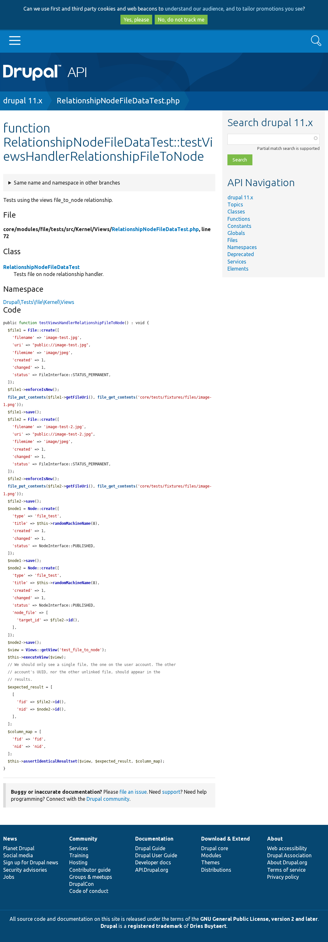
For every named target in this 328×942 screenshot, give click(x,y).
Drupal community (107, 799)
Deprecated (240, 254)
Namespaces (242, 247)
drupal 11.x (22, 100)
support (171, 792)
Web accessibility (287, 848)
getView (49, 650)
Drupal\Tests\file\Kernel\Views (38, 302)
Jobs (8, 877)
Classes (236, 211)
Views (31, 650)
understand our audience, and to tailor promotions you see (234, 9)
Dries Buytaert (208, 926)
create (48, 330)
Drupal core (214, 848)
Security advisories (25, 870)
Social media (18, 855)
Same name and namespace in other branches (67, 183)
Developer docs (153, 862)
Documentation (154, 839)
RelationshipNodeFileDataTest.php (118, 100)
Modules (211, 855)
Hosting (78, 862)
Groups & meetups (90, 877)
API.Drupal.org (151, 870)
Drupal (109, 926)
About (275, 839)
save (30, 412)
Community (83, 839)
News (10, 839)
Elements (238, 269)
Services (236, 261)
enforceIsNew (39, 389)
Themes (210, 862)
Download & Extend (225, 839)
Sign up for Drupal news (30, 862)
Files (232, 240)
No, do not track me (181, 19)
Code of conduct (88, 891)
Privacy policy (283, 877)
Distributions (216, 870)
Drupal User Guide (156, 855)
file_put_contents (27, 397)
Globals (236, 233)
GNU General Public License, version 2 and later (259, 919)
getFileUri (77, 397)
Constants (239, 226)
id (70, 620)
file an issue (133, 792)
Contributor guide (90, 870)
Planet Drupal (18, 848)
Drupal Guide (150, 848)
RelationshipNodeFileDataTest (41, 267)
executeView (35, 657)
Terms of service (286, 870)
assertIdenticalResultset (50, 761)
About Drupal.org (287, 862)
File (32, 330)
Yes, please (136, 19)
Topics (235, 204)
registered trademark (155, 926)
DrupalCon (81, 884)
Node (32, 508)
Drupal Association (289, 855)
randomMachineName (72, 523)
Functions (238, 219)
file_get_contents (116, 397)
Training (78, 855)
